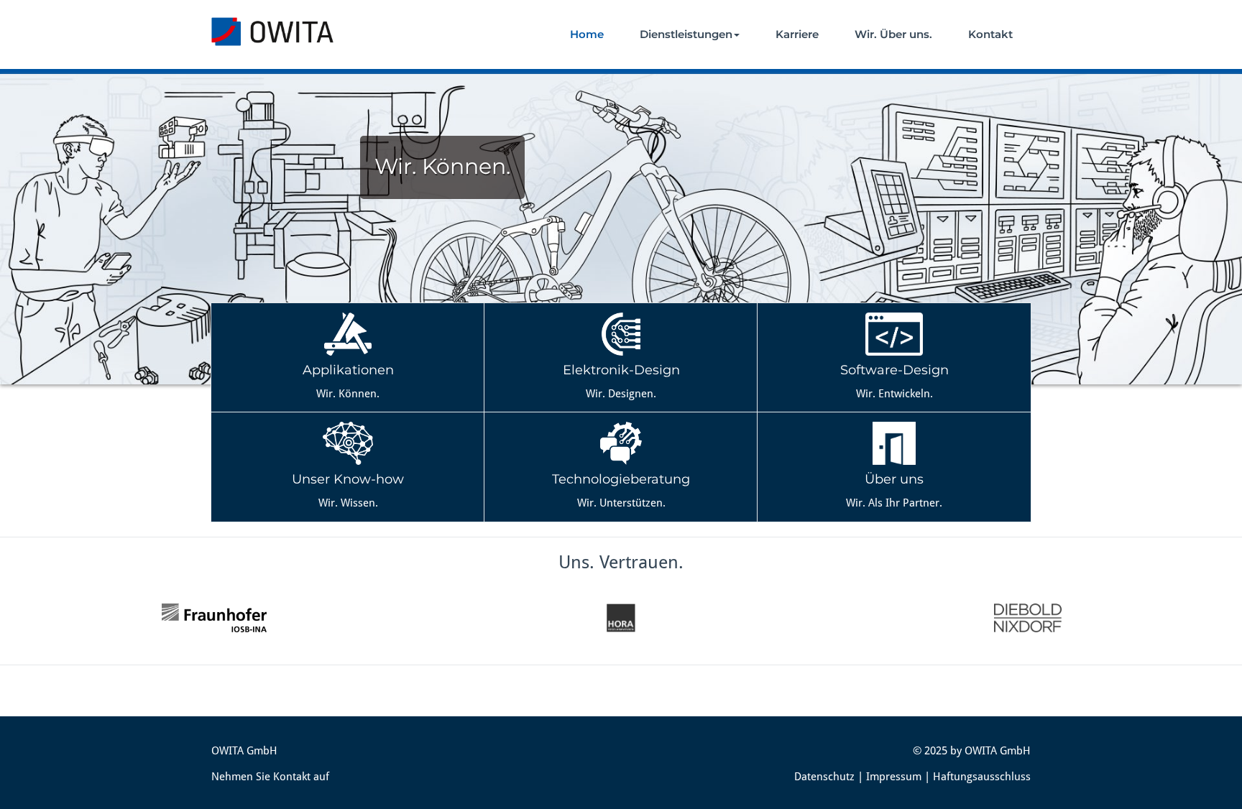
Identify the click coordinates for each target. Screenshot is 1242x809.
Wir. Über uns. (893, 34)
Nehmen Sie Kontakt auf (270, 776)
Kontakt (990, 34)
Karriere (797, 34)
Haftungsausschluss (982, 776)
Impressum (893, 776)
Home (587, 34)
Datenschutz (824, 776)
